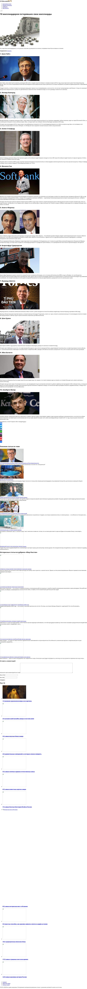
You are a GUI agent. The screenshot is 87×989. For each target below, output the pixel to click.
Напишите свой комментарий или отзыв (10, 672)
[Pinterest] (43, 438)
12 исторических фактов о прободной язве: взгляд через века (15, 639)
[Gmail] (43, 440)
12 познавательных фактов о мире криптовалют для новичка (15, 657)
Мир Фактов (6, 8)
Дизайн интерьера (7, 5)
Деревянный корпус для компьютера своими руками (13, 546)
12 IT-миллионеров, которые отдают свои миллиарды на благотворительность (19, 463)
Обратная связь (6, 983)
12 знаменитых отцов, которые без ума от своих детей (13, 513)
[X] (43, 436)
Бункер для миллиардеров (6, 479)
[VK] (43, 429)
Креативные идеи (7, 4)
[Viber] (43, 434)
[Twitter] (43, 425)
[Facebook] (43, 423)
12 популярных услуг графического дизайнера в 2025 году (14, 604)
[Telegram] (43, 427)
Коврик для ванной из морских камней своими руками (13, 497)
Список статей (6, 985)
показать (9, 51)
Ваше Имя (2, 675)
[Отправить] (43, 442)
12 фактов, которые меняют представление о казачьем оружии (15, 569)
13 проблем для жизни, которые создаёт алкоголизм (13, 621)
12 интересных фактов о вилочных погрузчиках (12, 587)
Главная (5, 982)
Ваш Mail (2, 677)
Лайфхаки (5, 6)
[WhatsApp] (43, 431)
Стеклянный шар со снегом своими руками (10, 530)
